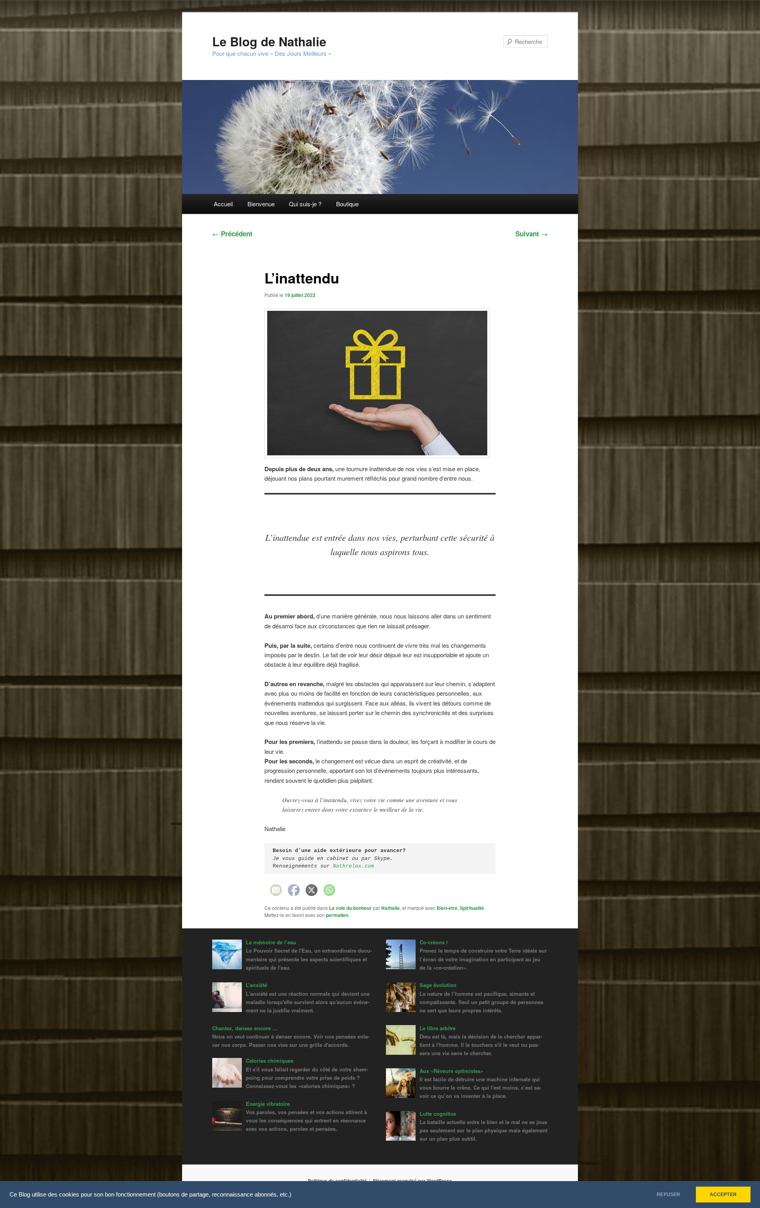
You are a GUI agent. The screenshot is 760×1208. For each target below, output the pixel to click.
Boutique (347, 204)
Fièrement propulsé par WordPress (412, 1180)
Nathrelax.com (353, 866)
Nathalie (390, 907)
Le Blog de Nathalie (269, 41)
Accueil (223, 204)
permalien (337, 915)
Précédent (232, 233)
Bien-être (447, 907)
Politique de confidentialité (337, 1180)
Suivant (531, 233)
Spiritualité (472, 907)
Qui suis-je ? (305, 204)
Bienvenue (261, 204)
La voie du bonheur (350, 907)
